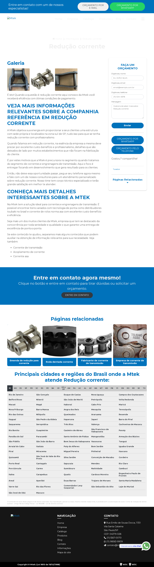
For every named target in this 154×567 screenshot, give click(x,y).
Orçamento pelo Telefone (127, 149)
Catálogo (88, 19)
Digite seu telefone (119, 92)
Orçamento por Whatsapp (127, 6)
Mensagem (116, 102)
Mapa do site (64, 552)
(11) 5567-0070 (114, 537)
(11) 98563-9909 (114, 541)
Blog (118, 19)
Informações (72, 39)
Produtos (105, 19)
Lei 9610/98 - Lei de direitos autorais (49, 504)
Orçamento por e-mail (93, 6)
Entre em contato (77, 295)
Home (58, 19)
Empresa (72, 19)
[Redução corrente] (18, 79)
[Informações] (143, 19)
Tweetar (116, 169)
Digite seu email (118, 83)
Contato (131, 19)
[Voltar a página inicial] (11, 19)
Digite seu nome (118, 73)
